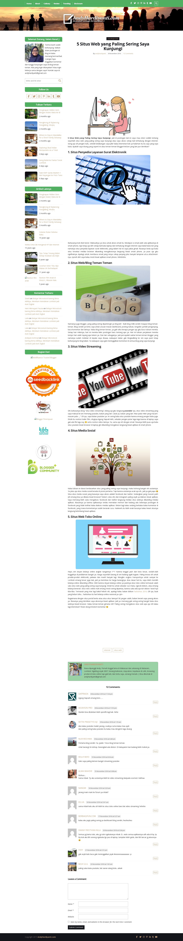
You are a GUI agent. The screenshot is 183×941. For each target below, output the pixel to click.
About (37, 3)
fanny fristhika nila (89, 830)
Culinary (47, 3)
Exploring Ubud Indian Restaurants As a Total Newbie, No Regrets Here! (49, 149)
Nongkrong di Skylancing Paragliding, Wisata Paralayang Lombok (49, 124)
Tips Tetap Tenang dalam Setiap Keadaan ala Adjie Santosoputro (49, 255)
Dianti (27, 298)
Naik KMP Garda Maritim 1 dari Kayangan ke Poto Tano (50, 174)
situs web (118, 650)
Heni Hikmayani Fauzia (34, 308)
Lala (26, 328)
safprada (83, 693)
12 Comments (128, 53)
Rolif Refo (83, 757)
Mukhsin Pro (85, 707)
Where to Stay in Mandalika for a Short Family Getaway (50, 136)
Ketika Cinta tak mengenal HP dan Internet (42, 244)
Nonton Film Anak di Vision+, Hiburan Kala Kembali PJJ (47, 279)
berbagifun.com (87, 816)
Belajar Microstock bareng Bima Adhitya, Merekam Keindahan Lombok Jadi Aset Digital (42, 301)
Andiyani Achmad (32, 338)
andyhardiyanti (100, 53)
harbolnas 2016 (140, 591)
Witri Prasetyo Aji (88, 722)
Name (71, 904)
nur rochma (85, 738)
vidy (80, 850)
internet (107, 650)
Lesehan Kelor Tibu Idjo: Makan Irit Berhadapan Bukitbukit (49, 267)
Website (71, 917)
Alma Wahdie (85, 771)
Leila (27, 318)
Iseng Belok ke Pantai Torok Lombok (50, 161)
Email (71, 910)
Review (56, 3)
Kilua (81, 802)
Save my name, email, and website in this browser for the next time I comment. (101, 922)
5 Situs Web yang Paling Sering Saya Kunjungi (113, 46)
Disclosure (78, 3)
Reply (155, 702)
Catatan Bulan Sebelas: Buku (48, 233)
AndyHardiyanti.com (47, 937)
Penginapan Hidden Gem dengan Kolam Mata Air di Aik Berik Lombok (49, 111)
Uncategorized (113, 39)
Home (29, 3)
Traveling (66, 3)
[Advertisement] (113, 75)
